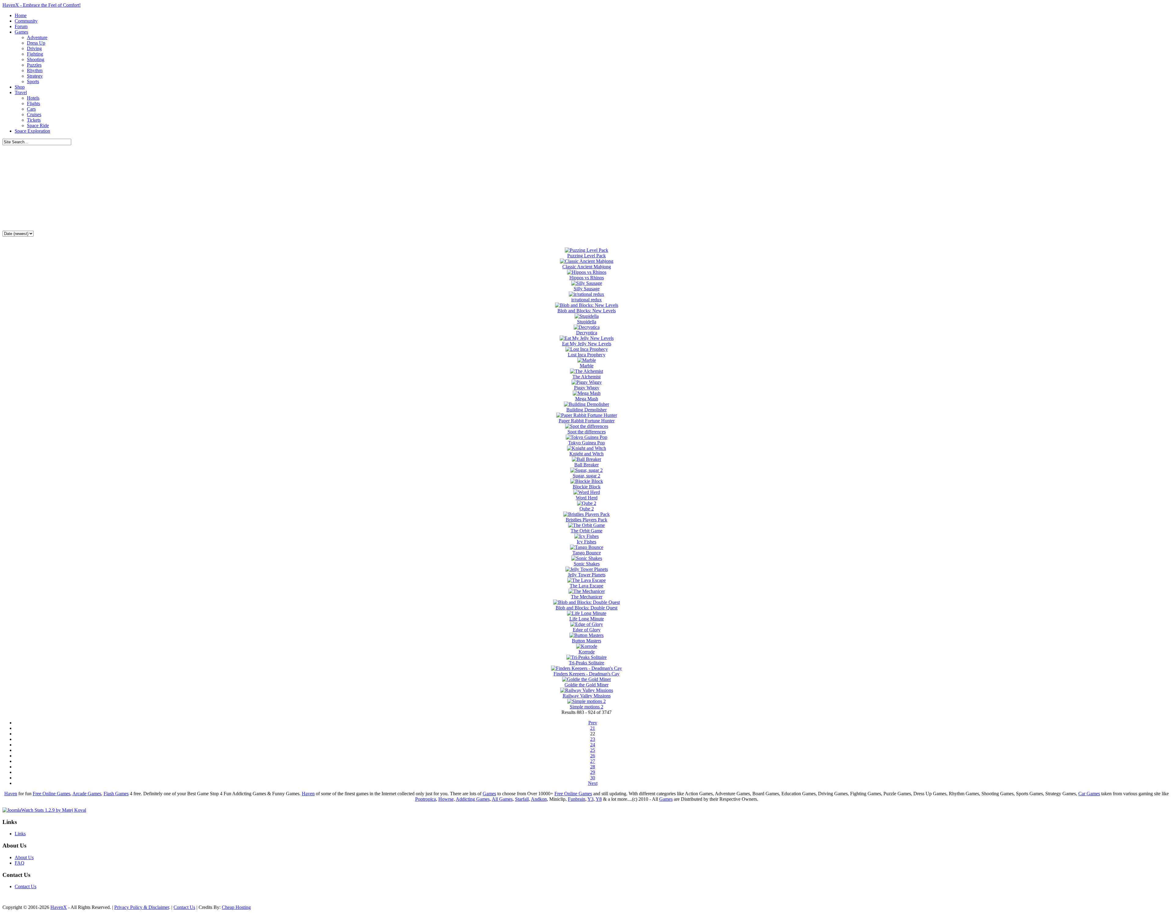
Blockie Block (587, 486)
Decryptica (586, 332)
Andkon (539, 799)
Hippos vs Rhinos (586, 277)
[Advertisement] (586, 188)
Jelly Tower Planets (586, 574)
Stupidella (586, 321)
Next (592, 783)
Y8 (599, 799)
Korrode (587, 651)
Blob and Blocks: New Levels (586, 310)
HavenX (58, 907)
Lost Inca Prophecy (586, 354)
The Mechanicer (586, 596)
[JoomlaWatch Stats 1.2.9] (44, 810)
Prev (592, 722)
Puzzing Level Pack (586, 255)
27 (592, 761)
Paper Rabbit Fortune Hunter (587, 420)
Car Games (1089, 793)
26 (592, 755)
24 (592, 744)
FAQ (19, 863)
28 (592, 766)
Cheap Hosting (236, 907)
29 (592, 772)
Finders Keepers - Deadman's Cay (586, 673)
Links (20, 833)
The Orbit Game (586, 530)
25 (592, 750)
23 (592, 739)
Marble (587, 365)
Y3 (590, 799)
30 (592, 777)
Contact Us (25, 886)
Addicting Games (473, 799)
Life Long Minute (586, 618)
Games (489, 793)
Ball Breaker (586, 464)
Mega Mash (586, 398)
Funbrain (576, 799)
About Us (24, 857)
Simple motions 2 (586, 706)
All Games (502, 799)
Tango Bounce (586, 552)
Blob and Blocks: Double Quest (586, 607)
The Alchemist (586, 376)
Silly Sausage (587, 288)
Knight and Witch (586, 453)
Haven (10, 793)
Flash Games (116, 793)
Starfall (522, 799)
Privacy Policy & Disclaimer (141, 907)
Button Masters (586, 640)
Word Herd (586, 497)
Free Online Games (51, 793)
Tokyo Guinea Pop (586, 442)
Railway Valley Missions (587, 695)
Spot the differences (587, 431)
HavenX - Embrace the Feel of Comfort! (41, 5)
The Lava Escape (586, 585)
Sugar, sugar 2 (586, 475)
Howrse (446, 799)
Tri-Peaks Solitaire (586, 662)
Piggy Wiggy (586, 387)
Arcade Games (86, 793)
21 (592, 728)
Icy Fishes (586, 541)
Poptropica (425, 799)
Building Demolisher (586, 409)
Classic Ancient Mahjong (586, 266)
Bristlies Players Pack (586, 519)
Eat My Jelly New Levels (586, 343)
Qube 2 (586, 508)
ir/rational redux (586, 299)
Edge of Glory (587, 629)
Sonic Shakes (587, 563)
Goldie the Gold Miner (586, 684)
